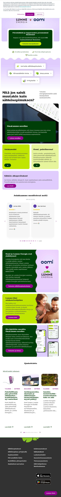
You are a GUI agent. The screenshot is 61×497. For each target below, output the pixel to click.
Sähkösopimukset (14, 449)
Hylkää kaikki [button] (39, 14)
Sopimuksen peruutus (16, 464)
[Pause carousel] (30, 243)
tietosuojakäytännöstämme (25, 6)
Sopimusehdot (13, 455)
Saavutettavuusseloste (43, 458)
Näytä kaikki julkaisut (11, 371)
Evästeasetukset (40, 448)
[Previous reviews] (4, 221)
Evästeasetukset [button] (20, 14)
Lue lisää (10, 186)
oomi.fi (8, 271)
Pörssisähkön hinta (15, 458)
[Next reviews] (56, 221)
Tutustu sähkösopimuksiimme (19, 286)
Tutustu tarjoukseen (30, 44)
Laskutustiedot (40, 455)
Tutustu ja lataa (14, 351)
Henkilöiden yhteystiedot (17, 461)
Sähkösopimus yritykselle (17, 452)
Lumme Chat (50, 493)
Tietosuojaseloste (41, 461)
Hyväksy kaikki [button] (30, 14)
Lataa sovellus (15, 138)
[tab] (20, 241)
